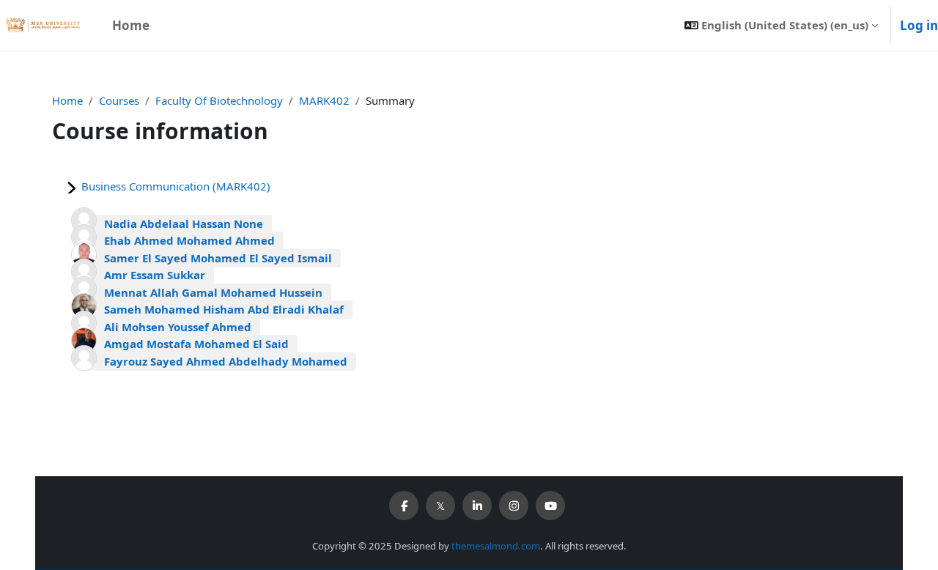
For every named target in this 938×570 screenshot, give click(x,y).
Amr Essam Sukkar (154, 274)
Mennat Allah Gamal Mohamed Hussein (213, 292)
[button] (781, 25)
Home (67, 100)
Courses (119, 100)
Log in (919, 25)
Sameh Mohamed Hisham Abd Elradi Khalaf (224, 309)
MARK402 (324, 100)
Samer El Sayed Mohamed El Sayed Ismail (218, 258)
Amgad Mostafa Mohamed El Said (196, 343)
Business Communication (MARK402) (175, 186)
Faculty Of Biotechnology (219, 100)
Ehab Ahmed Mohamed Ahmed (189, 240)
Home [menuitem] (130, 25)
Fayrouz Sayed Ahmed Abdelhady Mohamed (225, 361)
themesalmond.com (495, 545)
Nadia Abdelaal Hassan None (183, 223)
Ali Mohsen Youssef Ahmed (177, 326)
